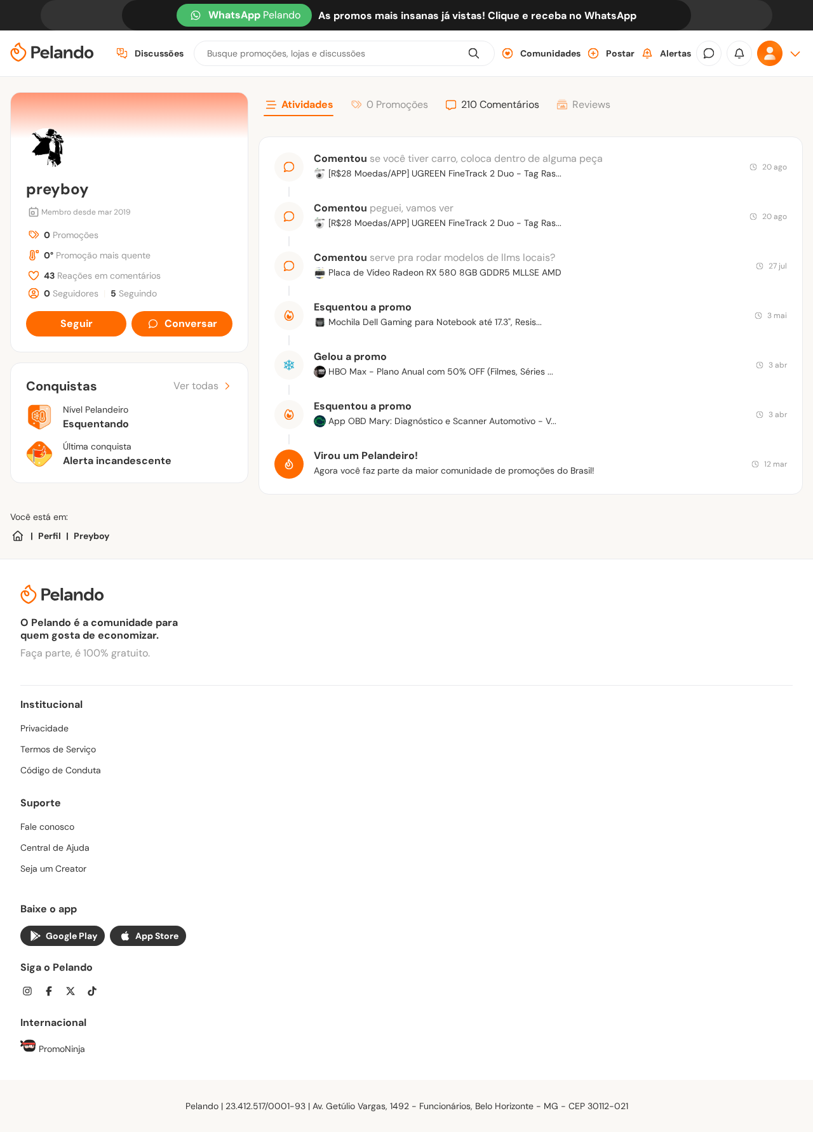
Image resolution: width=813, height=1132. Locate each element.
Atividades (307, 104)
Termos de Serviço (58, 749)
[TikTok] (96, 992)
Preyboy (91, 536)
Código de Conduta (60, 770)
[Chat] (709, 53)
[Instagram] (31, 992)
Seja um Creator (53, 868)
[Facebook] (53, 992)
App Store (156, 936)
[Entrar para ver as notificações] (739, 53)
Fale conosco (47, 826)
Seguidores (71, 293)
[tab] (299, 106)
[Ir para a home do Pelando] (52, 54)
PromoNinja (60, 1049)
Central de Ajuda (55, 847)
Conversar (191, 323)
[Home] (17, 535)
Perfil (49, 536)
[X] (74, 992)
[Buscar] (473, 53)
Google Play (71, 936)
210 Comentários (500, 104)
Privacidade (44, 728)
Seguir (76, 323)
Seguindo (134, 293)
